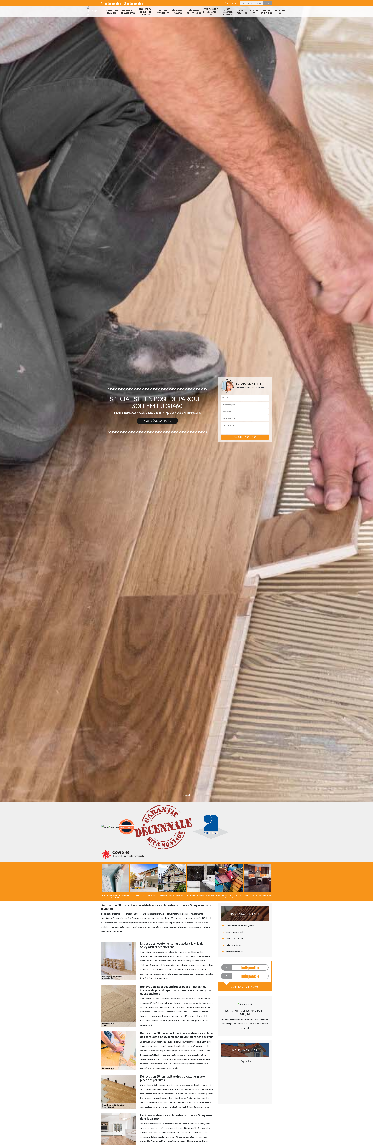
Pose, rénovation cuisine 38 (228, 12)
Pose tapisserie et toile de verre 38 (210, 12)
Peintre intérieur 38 (266, 12)
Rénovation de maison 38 (111, 12)
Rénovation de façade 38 (178, 12)
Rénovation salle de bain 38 (194, 12)
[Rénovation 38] (92, 11)
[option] (186, 458)
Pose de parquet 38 (242, 12)
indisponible (112, 3)
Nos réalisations (157, 420)
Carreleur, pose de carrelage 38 (128, 12)
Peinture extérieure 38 (163, 12)
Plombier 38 (254, 12)
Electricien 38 (279, 12)
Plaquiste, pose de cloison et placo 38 (146, 12)
